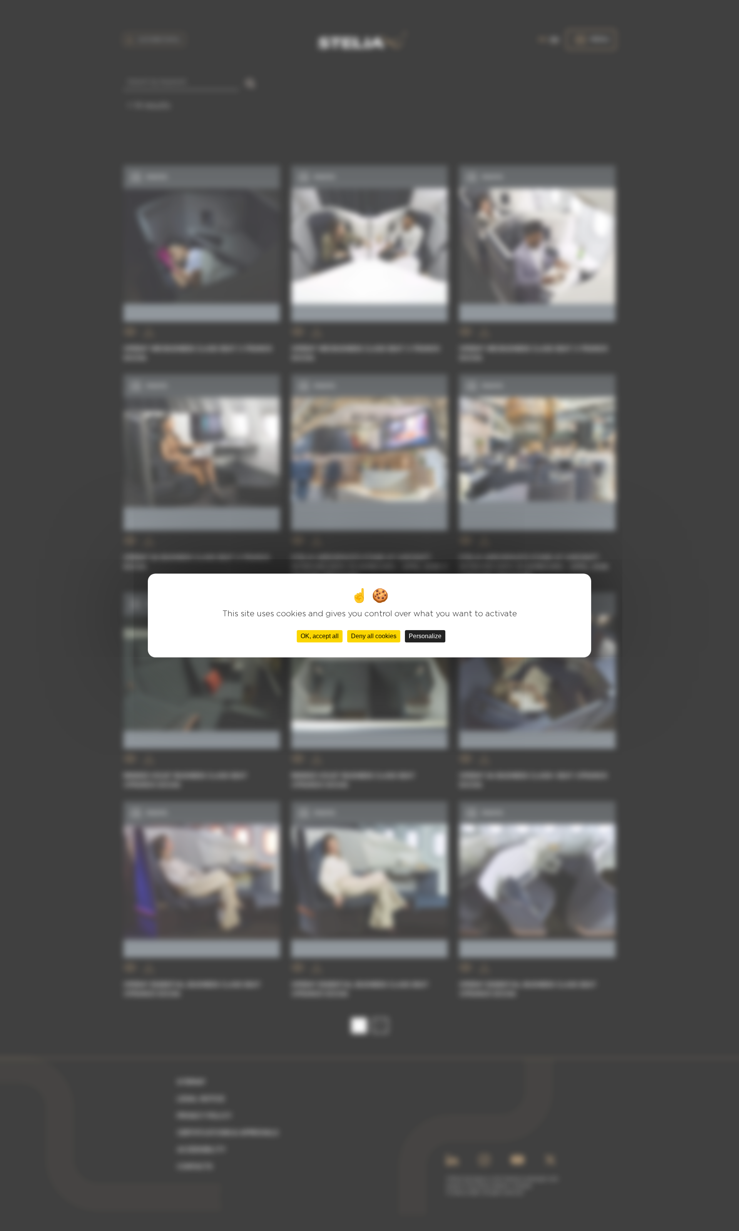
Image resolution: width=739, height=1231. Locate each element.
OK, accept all (320, 636)
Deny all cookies (373, 636)
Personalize (425, 636)
